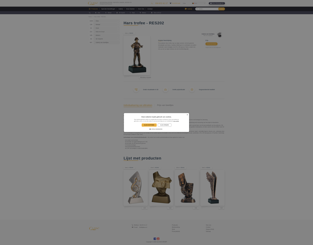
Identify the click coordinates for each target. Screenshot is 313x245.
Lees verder (176, 121)
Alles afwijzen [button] (164, 125)
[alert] (156, 122)
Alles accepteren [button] (149, 125)
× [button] (187, 114)
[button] (156, 129)
